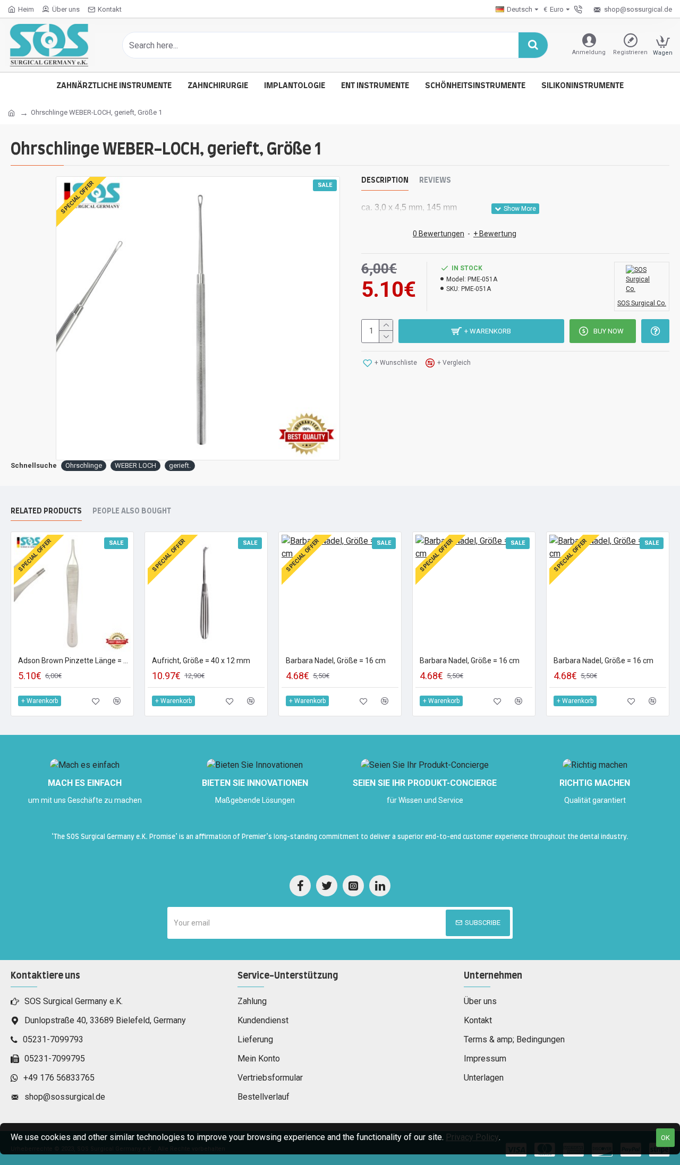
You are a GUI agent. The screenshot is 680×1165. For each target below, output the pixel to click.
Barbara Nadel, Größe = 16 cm (336, 660)
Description (385, 180)
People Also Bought (131, 511)
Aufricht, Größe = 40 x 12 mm (201, 660)
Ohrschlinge (83, 465)
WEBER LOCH (135, 465)
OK (665, 1138)
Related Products (46, 511)
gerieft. (180, 465)
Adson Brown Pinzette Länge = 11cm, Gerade (74, 660)
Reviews (435, 180)
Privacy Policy (472, 1137)
